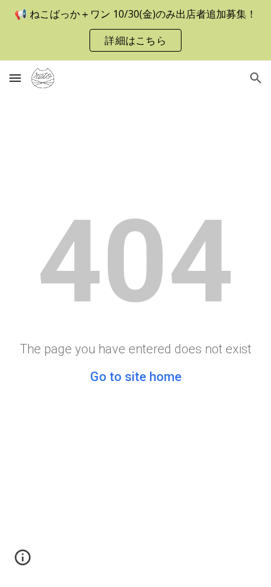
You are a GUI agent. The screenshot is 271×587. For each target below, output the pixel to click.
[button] (15, 77)
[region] (135, 30)
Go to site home (136, 376)
